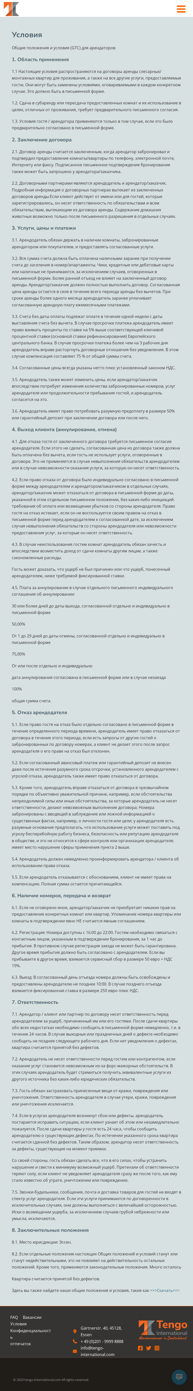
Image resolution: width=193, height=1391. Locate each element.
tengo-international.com (42, 1379)
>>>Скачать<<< (164, 1290)
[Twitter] (148, 1348)
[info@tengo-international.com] (100, 1351)
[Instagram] (157, 1348)
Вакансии (32, 1317)
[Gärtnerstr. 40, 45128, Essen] (100, 1331)
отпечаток (20, 1343)
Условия (18, 1324)
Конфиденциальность (30, 1334)
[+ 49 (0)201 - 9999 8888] (98, 1341)
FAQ (14, 1317)
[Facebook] (140, 1348)
